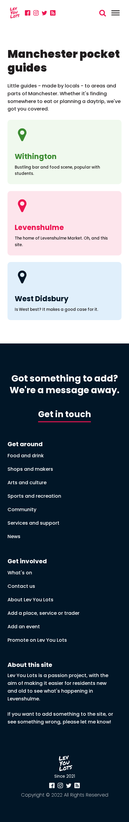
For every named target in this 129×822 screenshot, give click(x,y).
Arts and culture (27, 482)
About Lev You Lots (30, 599)
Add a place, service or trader (44, 613)
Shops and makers (30, 469)
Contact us (21, 586)
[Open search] (102, 13)
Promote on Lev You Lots (37, 640)
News (14, 536)
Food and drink (26, 455)
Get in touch (64, 414)
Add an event (24, 626)
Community (22, 509)
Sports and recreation (34, 496)
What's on (20, 572)
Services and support (33, 523)
